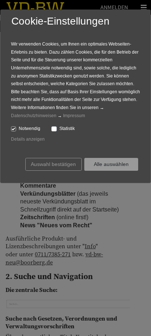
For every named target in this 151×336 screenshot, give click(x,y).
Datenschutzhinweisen (33, 115)
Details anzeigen (28, 139)
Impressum (74, 115)
